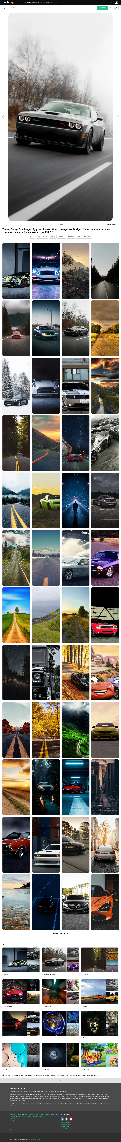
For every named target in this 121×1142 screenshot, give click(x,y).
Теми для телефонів (14, 1127)
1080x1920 (12, 1114)
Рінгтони (12, 1122)
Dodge (79, 236)
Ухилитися (87, 236)
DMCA (38, 1139)
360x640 (18, 1116)
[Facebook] (67, 1120)
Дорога (52, 236)
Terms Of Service (32, 1139)
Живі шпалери (13, 1124)
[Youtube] (71, 1120)
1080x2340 (24, 1114)
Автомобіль (61, 236)
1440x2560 (12, 1116)
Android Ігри (12, 1118)
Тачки (32, 236)
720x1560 (57, 1114)
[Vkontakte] (62, 1120)
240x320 (36, 1114)
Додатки (12, 1129)
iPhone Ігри (12, 1120)
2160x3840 (34, 1116)
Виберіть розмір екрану (66, 1124)
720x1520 (40, 1116)
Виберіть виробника (65, 1122)
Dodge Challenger (42, 236)
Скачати (102, 8)
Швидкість (71, 236)
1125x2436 (23, 1116)
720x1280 (30, 1114)
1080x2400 (18, 1114)
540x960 (29, 1116)
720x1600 (41, 1114)
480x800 (47, 1114)
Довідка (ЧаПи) (63, 1128)
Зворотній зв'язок (64, 1126)
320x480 (52, 1114)
